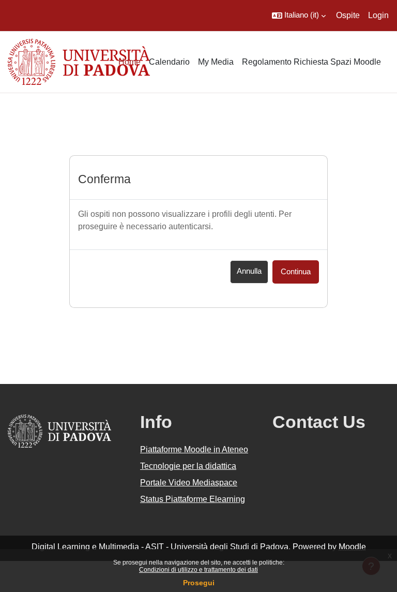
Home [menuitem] (129, 61)
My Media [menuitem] (216, 61)
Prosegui (199, 583)
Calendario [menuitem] (169, 61)
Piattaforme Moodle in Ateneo (194, 449)
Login (378, 15)
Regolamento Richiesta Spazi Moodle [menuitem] (311, 61)
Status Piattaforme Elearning (192, 499)
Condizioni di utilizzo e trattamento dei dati (198, 569)
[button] (299, 15)
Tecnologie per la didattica (188, 466)
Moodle (352, 546)
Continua (296, 272)
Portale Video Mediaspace (188, 482)
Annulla (249, 271)
